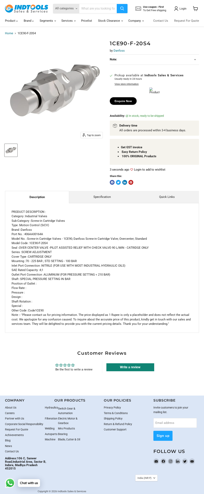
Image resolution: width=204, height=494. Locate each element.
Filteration (51, 418)
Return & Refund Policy (118, 424)
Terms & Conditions (116, 413)
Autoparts (51, 434)
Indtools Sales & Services (72, 491)
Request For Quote (186, 21)
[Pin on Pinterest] (130, 182)
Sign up (163, 435)
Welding (50, 428)
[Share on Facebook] (112, 182)
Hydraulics (51, 407)
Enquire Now (123, 101)
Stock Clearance (109, 21)
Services (67, 21)
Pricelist (86, 21)
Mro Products (66, 428)
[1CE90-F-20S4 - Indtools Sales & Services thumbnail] (11, 150)
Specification (102, 197)
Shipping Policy (113, 418)
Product (10, 21)
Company (135, 21)
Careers (10, 413)
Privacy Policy (112, 407)
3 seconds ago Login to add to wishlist (137, 169)
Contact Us (160, 21)
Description (37, 197)
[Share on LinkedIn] (124, 182)
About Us (10, 407)
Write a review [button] (130, 367)
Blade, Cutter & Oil (69, 439)
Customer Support (115, 429)
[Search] (122, 8)
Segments (47, 21)
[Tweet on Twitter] (118, 182)
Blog (8, 440)
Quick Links (167, 197)
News (8, 446)
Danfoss (119, 50)
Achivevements (14, 435)
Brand (28, 21)
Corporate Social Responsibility (24, 424)
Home (9, 33)
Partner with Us (14, 418)
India (144, 477)
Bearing (63, 434)
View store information (127, 84)
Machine (50, 439)
